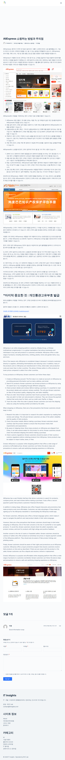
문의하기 (6, 725)
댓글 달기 (6, 654)
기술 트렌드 (6, 739)
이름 (5, 646)
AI (3, 737)
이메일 (25, 646)
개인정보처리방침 (8, 721)
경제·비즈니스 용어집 (29, 43)
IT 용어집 (6, 746)
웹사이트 (45, 646)
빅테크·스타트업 (8, 744)
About (5, 718)
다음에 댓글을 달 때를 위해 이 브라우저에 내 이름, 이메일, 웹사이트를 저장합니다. (25, 674)
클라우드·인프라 (8, 742)
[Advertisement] (32, 19)
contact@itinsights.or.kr (10, 706)
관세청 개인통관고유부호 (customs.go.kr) (16, 311)
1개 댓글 (38, 43)
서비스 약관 (6, 723)
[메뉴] (61, 3)
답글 (60, 625)
